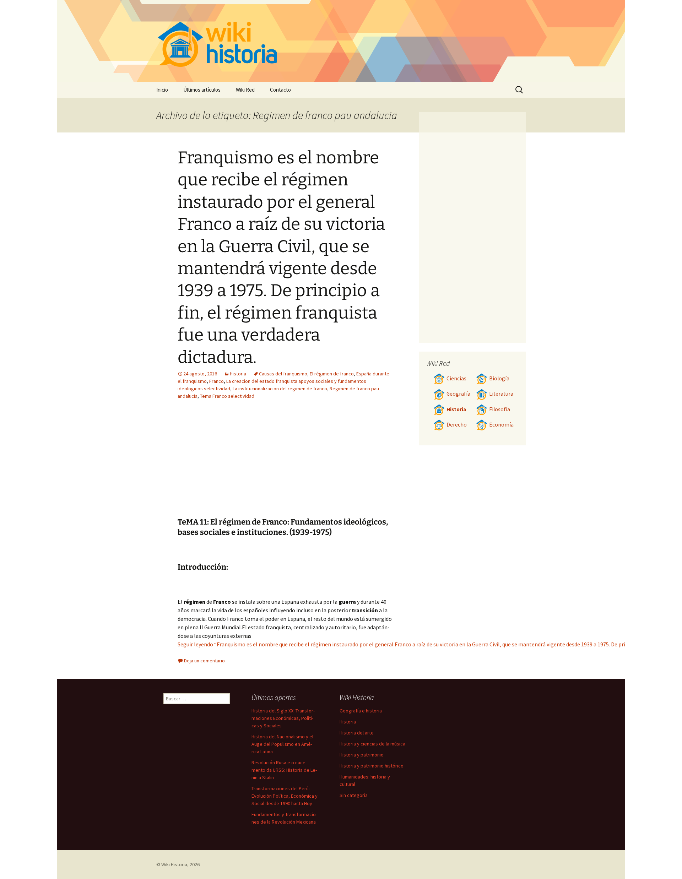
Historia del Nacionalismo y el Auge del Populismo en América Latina (282, 744)
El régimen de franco (332, 373)
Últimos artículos (202, 89)
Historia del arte (357, 732)
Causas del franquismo (283, 373)
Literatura (501, 393)
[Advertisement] (329, 464)
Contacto (280, 89)
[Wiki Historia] (341, 41)
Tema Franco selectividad (227, 396)
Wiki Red (245, 89)
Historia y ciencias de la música (372, 743)
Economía (501, 424)
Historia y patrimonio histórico (372, 766)
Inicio (162, 89)
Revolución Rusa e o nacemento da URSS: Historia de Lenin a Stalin (284, 770)
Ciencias (456, 378)
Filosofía (499, 409)
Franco (216, 381)
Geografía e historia (361, 710)
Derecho (456, 424)
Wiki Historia (174, 864)
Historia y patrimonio (362, 755)
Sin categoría (354, 795)
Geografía (458, 393)
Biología (499, 378)
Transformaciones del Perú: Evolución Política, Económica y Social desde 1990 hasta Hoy (284, 796)
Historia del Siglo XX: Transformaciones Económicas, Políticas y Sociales (283, 718)
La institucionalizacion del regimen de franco (280, 388)
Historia (238, 373)
